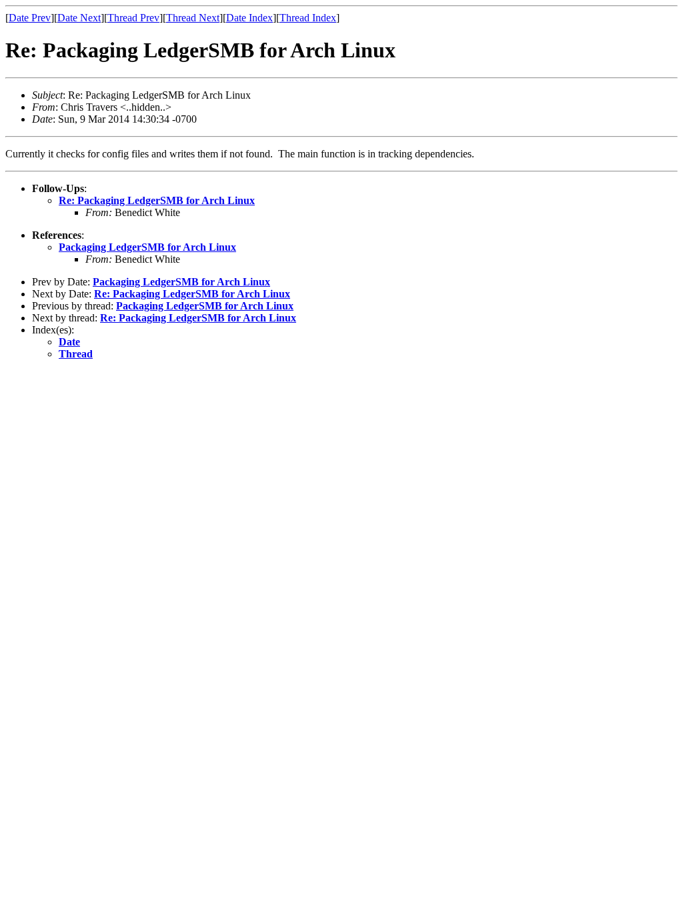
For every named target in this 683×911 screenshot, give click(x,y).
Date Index (249, 17)
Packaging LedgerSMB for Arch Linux (147, 247)
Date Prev (30, 17)
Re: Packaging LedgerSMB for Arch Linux (157, 200)
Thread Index (307, 17)
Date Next (79, 17)
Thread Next (192, 17)
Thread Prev (133, 17)
